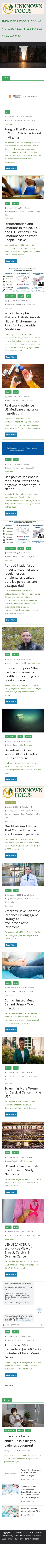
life (14, 663)
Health (23, 120)
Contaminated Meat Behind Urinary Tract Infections (20, 1004)
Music (33, 811)
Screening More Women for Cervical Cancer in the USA (23, 1092)
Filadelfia (21, 557)
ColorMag (21, 1539)
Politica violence (18, 468)
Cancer (9, 811)
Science (15, 203)
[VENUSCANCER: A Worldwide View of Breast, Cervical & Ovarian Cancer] (23, 1211)
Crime (14, 1340)
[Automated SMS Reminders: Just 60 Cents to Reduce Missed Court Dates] (23, 1305)
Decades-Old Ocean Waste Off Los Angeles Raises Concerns (21, 754)
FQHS (30, 1076)
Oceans (15, 745)
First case (10, 120)
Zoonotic (30, 991)
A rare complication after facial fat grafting (30, 1509)
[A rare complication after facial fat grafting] (10, 1512)
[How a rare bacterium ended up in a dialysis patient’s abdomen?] (23, 1415)
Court (9, 1340)
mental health (21, 663)
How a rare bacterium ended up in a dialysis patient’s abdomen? (20, 1440)
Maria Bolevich (26, 117)
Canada (9, 1235)
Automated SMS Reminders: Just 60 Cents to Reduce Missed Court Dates (23, 1351)
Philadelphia (26, 304)
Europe (37, 212)
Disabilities (11, 304)
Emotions (30, 212)
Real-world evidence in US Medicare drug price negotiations (22, 409)
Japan (28, 811)
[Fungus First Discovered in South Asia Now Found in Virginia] (23, 95)
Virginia (34, 120)
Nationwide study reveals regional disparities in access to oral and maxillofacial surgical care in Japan (30, 1492)
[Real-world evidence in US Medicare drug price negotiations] (23, 376)
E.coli (8, 991)
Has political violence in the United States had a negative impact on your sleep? (22, 483)
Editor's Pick (10, 802)
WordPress (34, 1539)
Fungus (17, 120)
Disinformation (12, 212)
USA (28, 120)
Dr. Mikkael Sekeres (32, 899)
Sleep (28, 468)
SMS (19, 1340)
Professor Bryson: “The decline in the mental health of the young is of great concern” (22, 674)
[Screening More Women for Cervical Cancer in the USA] (23, 1050)
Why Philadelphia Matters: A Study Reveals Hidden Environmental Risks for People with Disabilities (23, 321)
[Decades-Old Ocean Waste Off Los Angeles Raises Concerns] (23, 720)
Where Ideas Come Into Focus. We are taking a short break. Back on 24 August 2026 (22, 28)
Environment (10, 296)
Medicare (16, 400)
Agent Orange (12, 899)
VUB (6, 817)
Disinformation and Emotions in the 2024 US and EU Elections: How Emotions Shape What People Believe (22, 232)
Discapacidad (12, 557)
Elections (22, 212)
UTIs (23, 991)
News (7, 112)
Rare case (16, 814)
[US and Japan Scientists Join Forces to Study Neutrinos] (23, 1135)
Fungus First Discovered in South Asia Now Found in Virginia (23, 133)
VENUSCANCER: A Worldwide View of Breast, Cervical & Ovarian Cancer (18, 1250)
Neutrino (15, 1161)
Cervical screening (19, 1076)
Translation (30, 814)
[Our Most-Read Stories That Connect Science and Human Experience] (23, 792)
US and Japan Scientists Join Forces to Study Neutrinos (22, 1170)
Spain (23, 814)
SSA (34, 1235)
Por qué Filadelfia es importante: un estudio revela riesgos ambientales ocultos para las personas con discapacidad (21, 575)
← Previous (7, 1385)
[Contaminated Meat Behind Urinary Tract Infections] (23, 965)
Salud (28, 557)
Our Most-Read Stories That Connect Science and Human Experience (22, 830)
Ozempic (8, 814)
